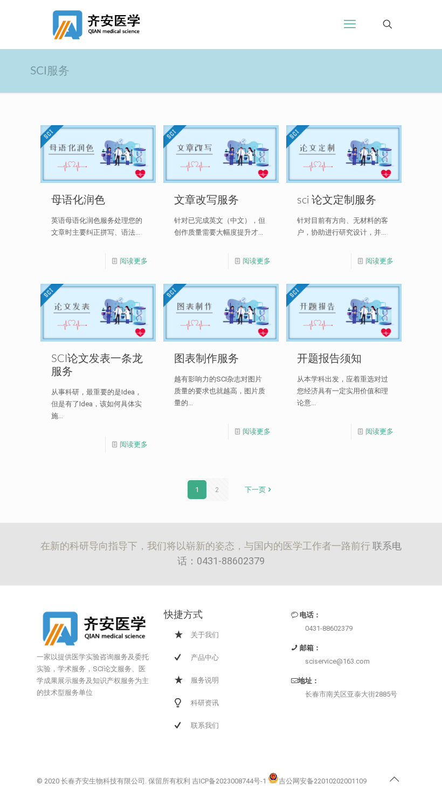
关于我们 (205, 635)
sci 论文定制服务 (336, 200)
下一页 (255, 490)
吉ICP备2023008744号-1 (229, 781)
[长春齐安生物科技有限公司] (95, 24)
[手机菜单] (350, 24)
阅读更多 (134, 261)
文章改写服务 (206, 200)
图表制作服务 (206, 358)
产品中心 (205, 657)
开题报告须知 (329, 358)
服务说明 (205, 680)
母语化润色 (78, 200)
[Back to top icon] (394, 779)
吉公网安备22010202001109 (323, 781)
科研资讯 (205, 703)
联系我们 (205, 725)
